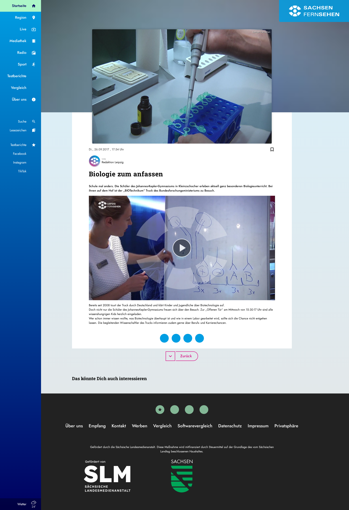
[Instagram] (189, 409)
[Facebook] (174, 409)
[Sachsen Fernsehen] (314, 11)
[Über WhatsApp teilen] (187, 338)
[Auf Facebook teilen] (164, 338)
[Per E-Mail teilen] (199, 338)
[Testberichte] (160, 409)
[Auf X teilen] (176, 338)
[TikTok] (204, 409)
